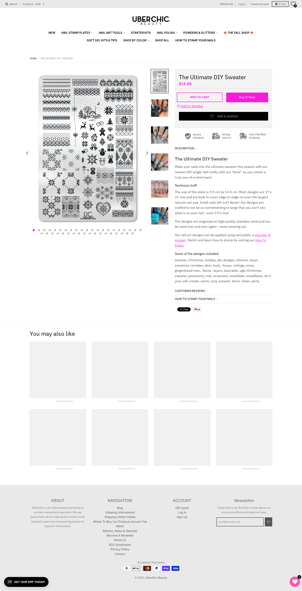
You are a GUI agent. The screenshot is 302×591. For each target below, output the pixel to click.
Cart (282, 4)
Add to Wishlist (191, 106)
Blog (120, 508)
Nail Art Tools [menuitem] (110, 32)
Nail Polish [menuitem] (166, 32)
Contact (120, 554)
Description (184, 148)
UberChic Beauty (156, 577)
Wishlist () (226, 4)
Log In (182, 512)
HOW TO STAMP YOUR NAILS (195, 299)
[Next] (146, 153)
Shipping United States (119, 517)
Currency (28, 4)
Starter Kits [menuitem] (141, 32)
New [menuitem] (51, 32)
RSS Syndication (120, 544)
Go (268, 521)
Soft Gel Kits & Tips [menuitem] (102, 40)
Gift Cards (182, 508)
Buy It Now (247, 97)
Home (33, 58)
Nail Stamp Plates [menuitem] (75, 32)
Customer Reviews (190, 291)
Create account (260, 4)
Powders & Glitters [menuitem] (199, 32)
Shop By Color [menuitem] (134, 40)
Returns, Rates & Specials (120, 531)
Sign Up (182, 517)
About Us (120, 540)
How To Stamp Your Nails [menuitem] (195, 40)
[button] (293, 3)
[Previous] (27, 153)
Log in (241, 4)
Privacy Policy (120, 549)
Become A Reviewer (120, 535)
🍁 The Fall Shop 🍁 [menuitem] (239, 32)
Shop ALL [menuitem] (162, 40)
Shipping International (120, 512)
